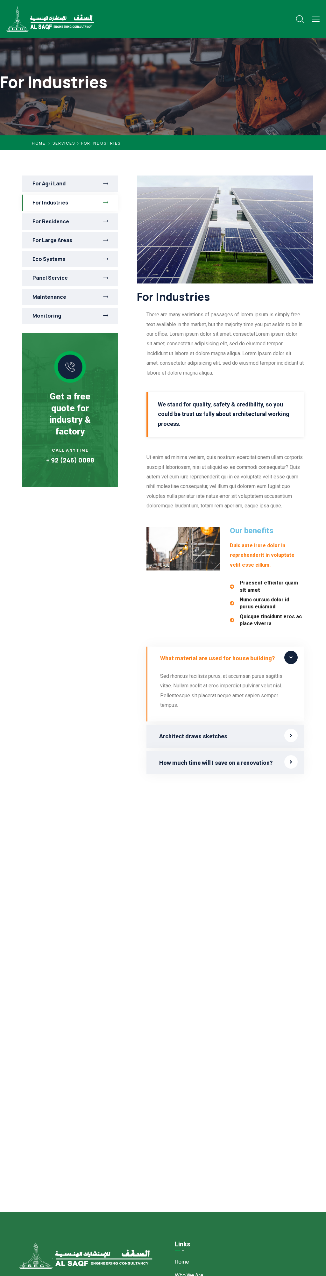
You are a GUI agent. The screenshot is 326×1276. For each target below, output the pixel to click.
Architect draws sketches (193, 736)
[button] (225, 658)
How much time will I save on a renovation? (216, 762)
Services (64, 143)
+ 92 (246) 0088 (70, 460)
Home (39, 143)
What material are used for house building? (217, 658)
